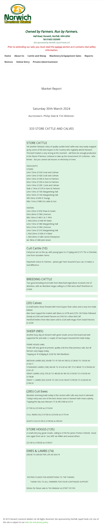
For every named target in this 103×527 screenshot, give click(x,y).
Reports (89, 55)
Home (8, 55)
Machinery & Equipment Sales (65, 55)
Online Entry (23, 61)
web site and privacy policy (36, 522)
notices (58, 47)
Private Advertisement (45, 61)
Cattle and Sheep (36, 55)
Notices (9, 61)
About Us (19, 55)
